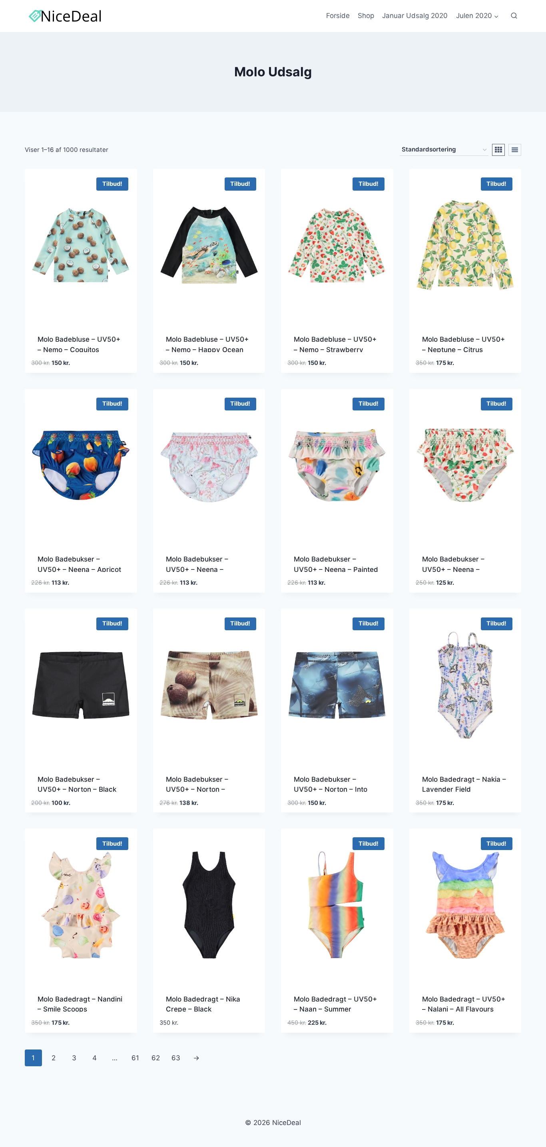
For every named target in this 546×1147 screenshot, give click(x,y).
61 (135, 1058)
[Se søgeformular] (514, 16)
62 (155, 1058)
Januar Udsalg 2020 (415, 16)
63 (175, 1058)
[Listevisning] (514, 150)
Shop (366, 16)
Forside (338, 16)
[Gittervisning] (498, 150)
